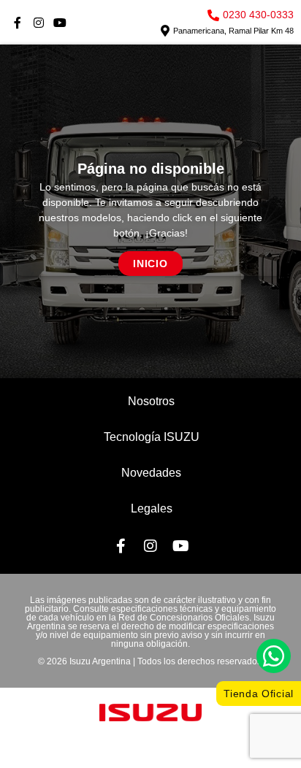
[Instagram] (39, 23)
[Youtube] (60, 23)
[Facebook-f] (17, 23)
